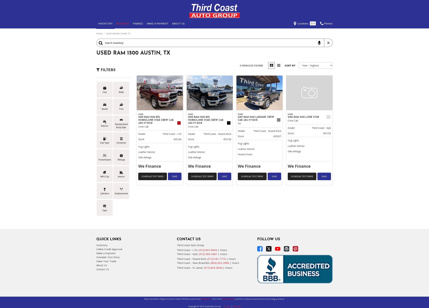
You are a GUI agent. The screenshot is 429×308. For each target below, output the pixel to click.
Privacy (227, 306)
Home (99, 33)
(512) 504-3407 (208, 254)
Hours (223, 250)
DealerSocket (228, 299)
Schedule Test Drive (152, 176)
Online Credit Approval (109, 249)
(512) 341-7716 (216, 258)
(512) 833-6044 (208, 250)
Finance (138, 23)
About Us (178, 23)
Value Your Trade (106, 261)
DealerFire (206, 299)
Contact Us (102, 269)
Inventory (105, 23)
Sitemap (237, 306)
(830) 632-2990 (220, 263)
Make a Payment (157, 23)
